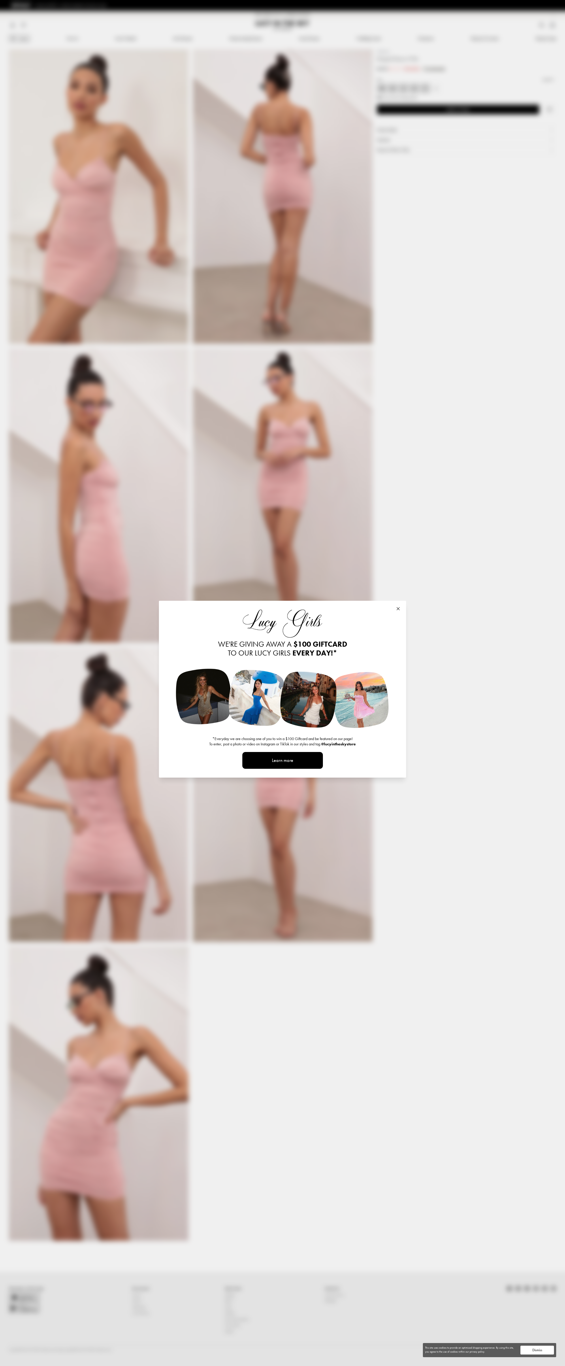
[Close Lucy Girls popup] (398, 608)
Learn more (282, 760)
